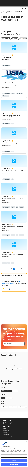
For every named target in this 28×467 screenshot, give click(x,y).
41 (16, 269)
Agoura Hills (14, 406)
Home (2, 11)
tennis (15, 391)
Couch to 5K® (6, 430)
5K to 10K (5, 432)
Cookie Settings (14, 456)
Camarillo (5, 406)
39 (11, 269)
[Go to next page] (25, 269)
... (8, 269)
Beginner (9, 398)
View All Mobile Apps (7, 436)
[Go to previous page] (3, 269)
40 (14, 269)
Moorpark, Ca (9, 11)
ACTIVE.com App (7, 429)
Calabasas (22, 406)
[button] (15, 38)
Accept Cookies (14, 464)
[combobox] (6, 38)
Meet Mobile (6, 434)
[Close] (26, 441)
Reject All (14, 460)
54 (22, 269)
